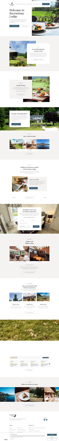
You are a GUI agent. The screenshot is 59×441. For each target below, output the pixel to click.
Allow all (52, 434)
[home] (12, 4)
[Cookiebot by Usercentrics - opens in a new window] (6, 439)
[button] (13, 197)
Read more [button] (11, 366)
